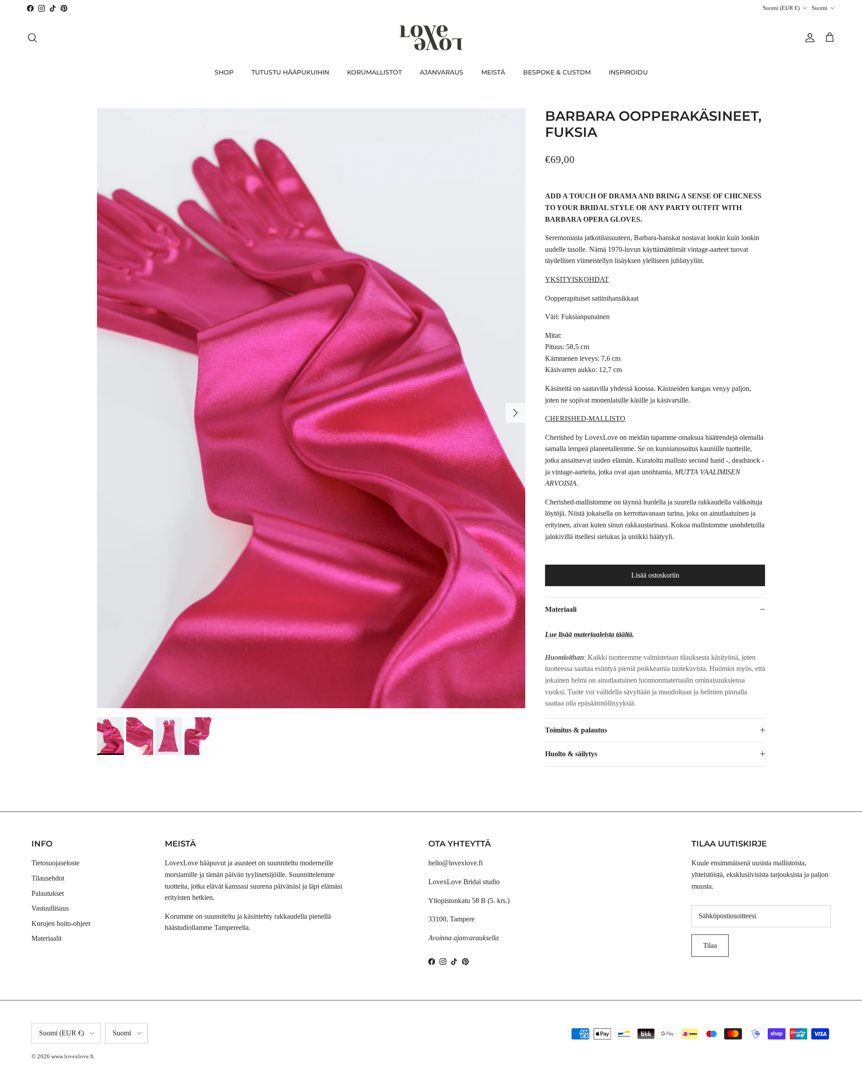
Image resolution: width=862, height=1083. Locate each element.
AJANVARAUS (441, 72)
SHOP (224, 72)
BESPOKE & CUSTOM (557, 72)
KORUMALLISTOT (374, 72)
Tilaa (710, 945)
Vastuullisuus (50, 908)
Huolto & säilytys (571, 754)
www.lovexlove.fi (72, 1056)
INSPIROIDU (628, 72)
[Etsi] (32, 37)
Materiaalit (46, 938)
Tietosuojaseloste (55, 863)
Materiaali (560, 609)
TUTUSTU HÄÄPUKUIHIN (290, 72)
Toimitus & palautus (576, 730)
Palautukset (47, 893)
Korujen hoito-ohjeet (60, 923)
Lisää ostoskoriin (655, 575)
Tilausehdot (47, 878)
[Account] (808, 37)
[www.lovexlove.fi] (431, 37)
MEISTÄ (493, 72)
